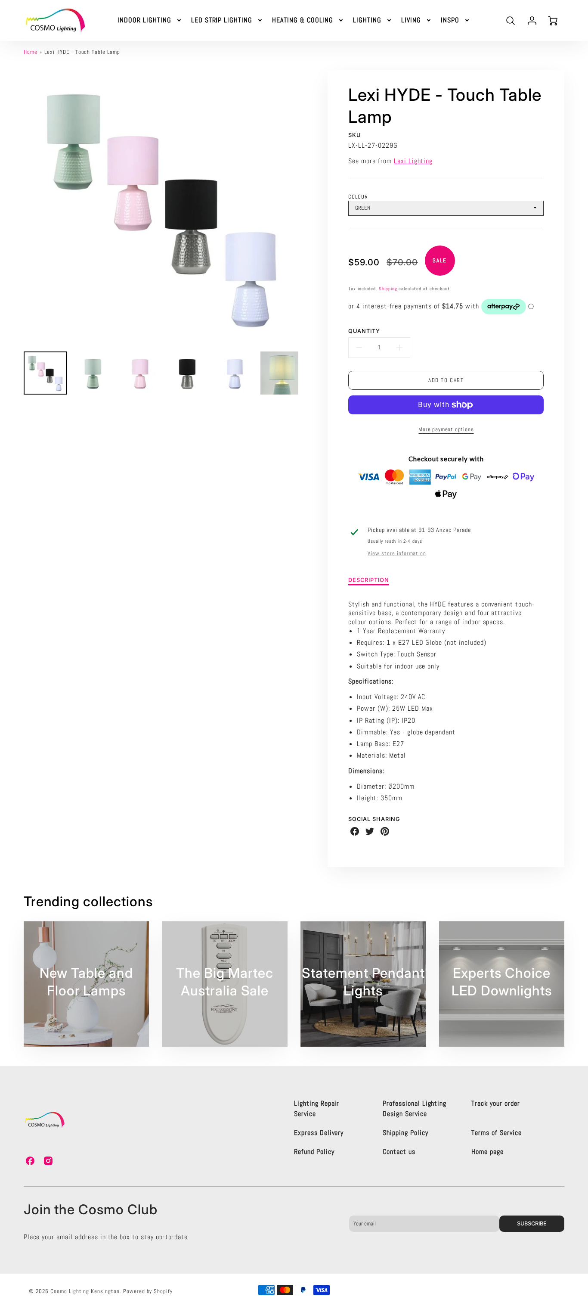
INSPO (450, 20)
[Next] (304, 207)
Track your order (495, 1103)
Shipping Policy (405, 1132)
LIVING (411, 20)
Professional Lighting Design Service (414, 1108)
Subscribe (532, 1223)
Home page (487, 1151)
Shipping (388, 289)
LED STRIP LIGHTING (221, 20)
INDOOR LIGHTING (144, 20)
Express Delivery (319, 1132)
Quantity (364, 331)
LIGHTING (367, 20)
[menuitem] (149, 20)
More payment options (445, 429)
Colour (358, 196)
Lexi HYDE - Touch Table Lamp (82, 52)
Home (30, 52)
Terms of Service (496, 1132)
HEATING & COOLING (302, 20)
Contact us (399, 1151)
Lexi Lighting (413, 160)
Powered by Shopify (148, 1291)
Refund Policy (314, 1151)
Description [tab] (368, 580)
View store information (397, 553)
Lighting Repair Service (316, 1108)
